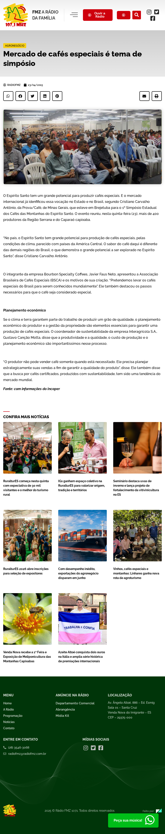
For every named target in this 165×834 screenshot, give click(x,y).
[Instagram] (149, 12)
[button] (136, 15)
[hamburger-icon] (74, 15)
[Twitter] (156, 12)
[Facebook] (153, 18)
